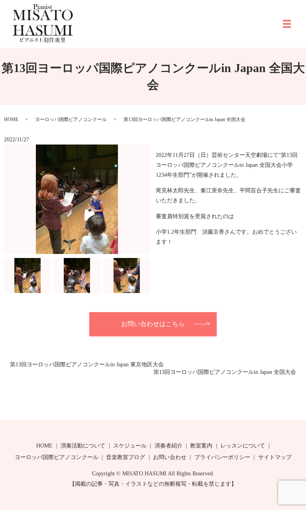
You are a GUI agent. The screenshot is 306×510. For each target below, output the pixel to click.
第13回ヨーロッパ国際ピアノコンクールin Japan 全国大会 (224, 372)
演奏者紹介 (168, 446)
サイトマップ (275, 457)
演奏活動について (83, 446)
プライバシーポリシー (222, 457)
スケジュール (130, 446)
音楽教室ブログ (125, 457)
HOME (11, 119)
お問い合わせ (169, 457)
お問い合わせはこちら (153, 323)
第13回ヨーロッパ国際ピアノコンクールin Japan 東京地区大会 (87, 364)
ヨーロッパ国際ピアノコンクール (71, 119)
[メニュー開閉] (287, 24)
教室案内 (201, 446)
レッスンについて (242, 446)
